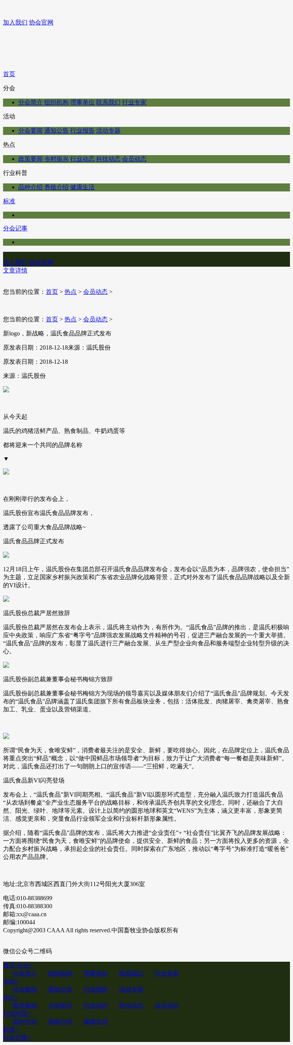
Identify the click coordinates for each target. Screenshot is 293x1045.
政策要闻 (30, 159)
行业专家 (134, 102)
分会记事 (15, 228)
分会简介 (30, 102)
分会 (24, 965)
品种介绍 (30, 187)
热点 (70, 291)
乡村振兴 (56, 159)
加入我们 (15, 22)
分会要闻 (30, 130)
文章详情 (15, 270)
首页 (9, 74)
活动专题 (108, 130)
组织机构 (56, 102)
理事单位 (82, 102)
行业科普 (17, 1013)
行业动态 (82, 159)
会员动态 (134, 159)
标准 (9, 201)
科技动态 (108, 159)
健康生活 (82, 187)
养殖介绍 (56, 187)
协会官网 (41, 22)
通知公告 (56, 130)
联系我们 (108, 102)
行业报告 (82, 130)
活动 (11, 981)
